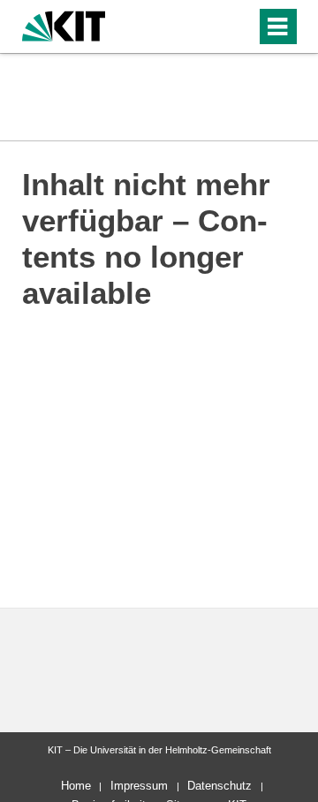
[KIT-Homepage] (64, 24)
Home (76, 785)
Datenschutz (219, 785)
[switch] (210, 26)
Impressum (139, 785)
